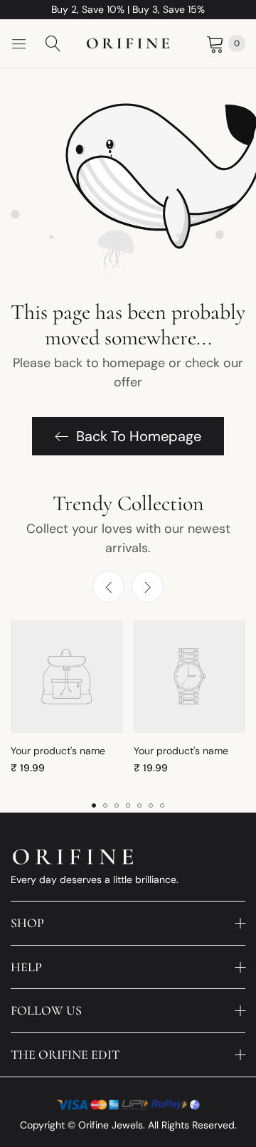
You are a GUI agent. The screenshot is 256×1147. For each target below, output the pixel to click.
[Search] (53, 43)
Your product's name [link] (58, 750)
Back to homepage (138, 436)
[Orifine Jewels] (128, 44)
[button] (148, 587)
